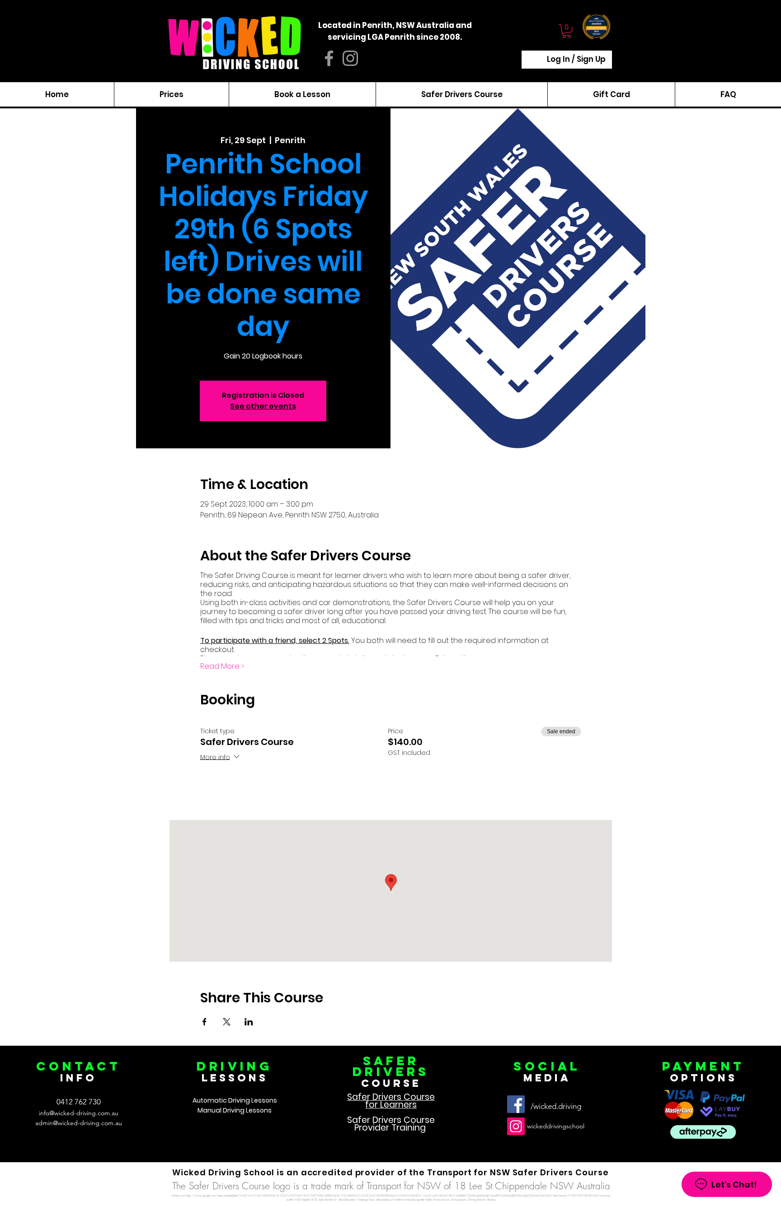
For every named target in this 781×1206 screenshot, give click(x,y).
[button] (567, 31)
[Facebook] (516, 1104)
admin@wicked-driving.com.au (78, 1123)
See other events (263, 406)
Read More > (222, 666)
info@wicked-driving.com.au (78, 1113)
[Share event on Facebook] (204, 1021)
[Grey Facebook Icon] (329, 58)
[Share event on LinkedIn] (249, 1021)
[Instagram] (516, 1126)
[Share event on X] (226, 1021)
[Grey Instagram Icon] (350, 58)
